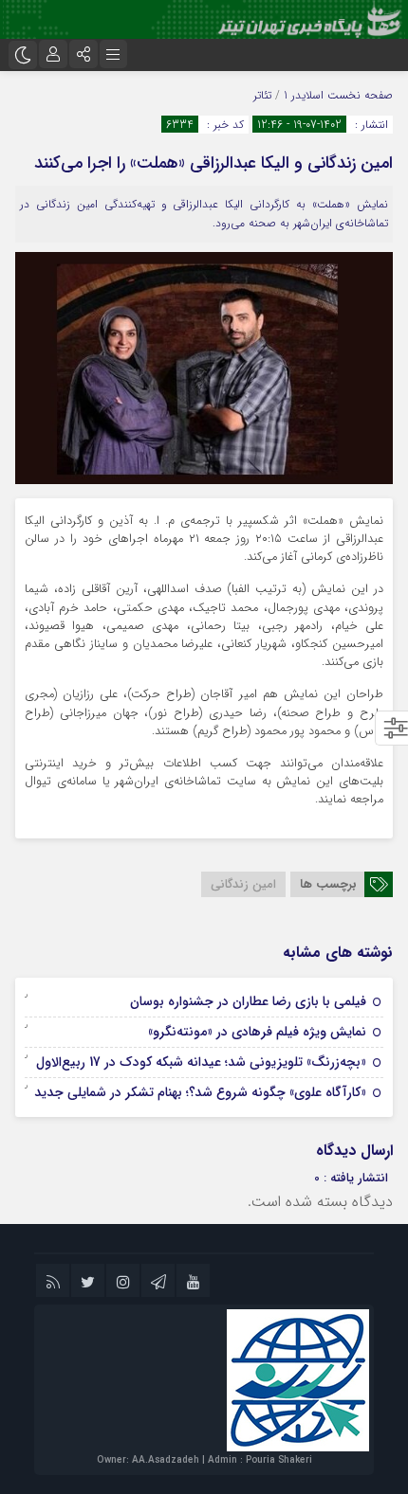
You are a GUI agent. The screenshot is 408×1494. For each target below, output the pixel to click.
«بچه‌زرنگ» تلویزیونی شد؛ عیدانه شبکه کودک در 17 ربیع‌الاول (201, 1062)
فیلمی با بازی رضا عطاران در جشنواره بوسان (248, 1001)
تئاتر (262, 95)
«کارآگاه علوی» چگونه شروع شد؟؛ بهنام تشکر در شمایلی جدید (200, 1092)
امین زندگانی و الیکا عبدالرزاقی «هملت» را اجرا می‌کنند (213, 163)
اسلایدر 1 (304, 95)
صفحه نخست (358, 95)
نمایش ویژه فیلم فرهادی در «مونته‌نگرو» (257, 1031)
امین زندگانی (243, 884)
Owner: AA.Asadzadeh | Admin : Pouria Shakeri (204, 1460)
